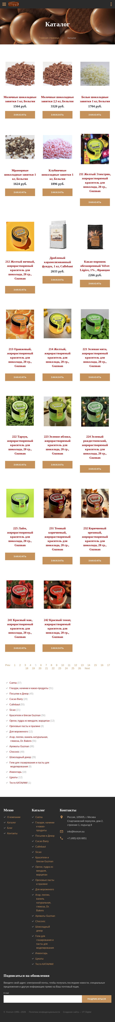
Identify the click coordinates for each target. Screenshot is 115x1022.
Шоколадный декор (22, 757)
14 (88, 665)
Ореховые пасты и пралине (26, 726)
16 (102, 665)
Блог (9, 828)
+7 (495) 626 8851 (77, 838)
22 (53, 668)
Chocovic (16, 752)
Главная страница (49, 38)
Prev (7, 665)
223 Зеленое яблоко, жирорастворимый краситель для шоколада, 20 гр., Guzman (57, 445)
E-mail (6, 993)
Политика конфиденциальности (44, 1012)
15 (95, 665)
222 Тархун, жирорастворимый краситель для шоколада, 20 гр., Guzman (20, 445)
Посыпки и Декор (21, 693)
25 (73, 668)
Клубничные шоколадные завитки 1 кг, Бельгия (57, 174)
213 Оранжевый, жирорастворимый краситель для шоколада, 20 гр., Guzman (20, 357)
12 (75, 665)
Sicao (14, 710)
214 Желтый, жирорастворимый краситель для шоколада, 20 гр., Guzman (57, 357)
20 (40, 668)
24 (66, 668)
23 (59, 668)
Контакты (12, 833)
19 (33, 668)
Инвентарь (17, 772)
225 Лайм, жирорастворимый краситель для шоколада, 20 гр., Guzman (20, 537)
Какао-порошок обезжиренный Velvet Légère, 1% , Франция (95, 266)
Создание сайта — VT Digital (77, 1012)
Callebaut (17, 704)
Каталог (11, 822)
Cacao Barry (18, 699)
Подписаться (96, 999)
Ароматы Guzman (21, 746)
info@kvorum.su (75, 831)
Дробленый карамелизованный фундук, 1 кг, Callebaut (57, 262)
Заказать (20, 115)
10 (62, 665)
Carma (15, 683)
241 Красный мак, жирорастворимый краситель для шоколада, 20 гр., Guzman (20, 628)
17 (108, 665)
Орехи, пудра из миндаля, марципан (32, 720)
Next (87, 668)
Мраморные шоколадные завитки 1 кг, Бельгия (20, 174)
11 (69, 665)
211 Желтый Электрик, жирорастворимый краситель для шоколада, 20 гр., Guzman (95, 182)
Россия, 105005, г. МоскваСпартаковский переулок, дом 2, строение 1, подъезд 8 (85, 821)
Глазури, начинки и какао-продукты (31, 688)
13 (82, 665)
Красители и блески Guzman (27, 715)
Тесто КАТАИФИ (20, 783)
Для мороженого (21, 731)
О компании (13, 817)
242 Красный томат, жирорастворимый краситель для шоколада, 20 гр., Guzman (57, 628)
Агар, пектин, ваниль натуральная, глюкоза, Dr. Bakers (43, 903)
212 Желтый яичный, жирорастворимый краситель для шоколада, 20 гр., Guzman (20, 270)
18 (26, 668)
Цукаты (15, 777)
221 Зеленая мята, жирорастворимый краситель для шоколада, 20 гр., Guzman (95, 357)
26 (79, 668)
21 (46, 668)
